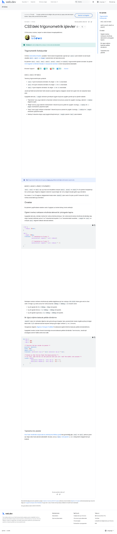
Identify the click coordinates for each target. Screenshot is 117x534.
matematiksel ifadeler (35, 56)
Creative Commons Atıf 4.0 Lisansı (51, 501)
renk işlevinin (63, 437)
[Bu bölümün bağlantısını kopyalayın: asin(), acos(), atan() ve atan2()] (51, 186)
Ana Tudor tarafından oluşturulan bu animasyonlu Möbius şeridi (43, 434)
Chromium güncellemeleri (80, 518)
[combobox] (82, 1)
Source (66, 68)
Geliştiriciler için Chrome (80, 515)
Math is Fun (50, 180)
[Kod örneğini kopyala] (95, 225)
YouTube (97, 518)
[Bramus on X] (32, 39)
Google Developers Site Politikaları (33, 502)
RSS (96, 523)
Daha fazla (53, 2)
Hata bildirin (55, 515)
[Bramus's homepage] (41, 39)
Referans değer (43, 2)
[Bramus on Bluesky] (39, 39)
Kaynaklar (24, 2)
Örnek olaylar (77, 521)
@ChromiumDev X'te (100, 515)
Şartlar (3, 530)
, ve (38, 58)
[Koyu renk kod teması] (93, 225)
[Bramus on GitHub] (34, 39)
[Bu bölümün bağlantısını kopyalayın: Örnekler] (33, 203)
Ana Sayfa (27, 21)
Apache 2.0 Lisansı (75, 501)
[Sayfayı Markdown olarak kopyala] (82, 26)
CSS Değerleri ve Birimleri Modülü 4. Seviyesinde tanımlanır (41, 64)
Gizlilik (8, 530)
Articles (4, 7)
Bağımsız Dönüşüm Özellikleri (45, 327)
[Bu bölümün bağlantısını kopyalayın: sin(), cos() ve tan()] (42, 75)
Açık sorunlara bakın (57, 518)
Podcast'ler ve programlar (80, 523)
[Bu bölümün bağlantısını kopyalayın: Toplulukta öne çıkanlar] (42, 431)
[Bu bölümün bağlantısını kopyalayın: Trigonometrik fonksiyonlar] (48, 51)
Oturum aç (112, 2)
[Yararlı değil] (91, 22)
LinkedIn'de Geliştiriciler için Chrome (104, 521)
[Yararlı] (89, 22)
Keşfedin (33, 2)
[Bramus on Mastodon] (36, 39)
